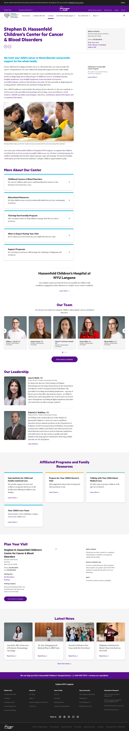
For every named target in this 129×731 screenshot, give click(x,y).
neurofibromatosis (11, 82)
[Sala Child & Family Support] (74, 16)
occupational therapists (13, 98)
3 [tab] (66, 352)
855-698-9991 (121, 727)
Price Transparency (54, 727)
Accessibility (100, 727)
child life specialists (18, 95)
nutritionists (50, 95)
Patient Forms (108, 10)
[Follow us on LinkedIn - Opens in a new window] (78, 717)
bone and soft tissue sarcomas (33, 82)
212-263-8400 (97, 39)
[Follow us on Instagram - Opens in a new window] (69, 717)
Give (122, 10)
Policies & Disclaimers (66, 727)
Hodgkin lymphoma (11, 79)
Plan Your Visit (93, 42)
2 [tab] (64, 352)
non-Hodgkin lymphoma (29, 79)
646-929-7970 (81, 676)
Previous (4, 330)
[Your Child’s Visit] (89, 16)
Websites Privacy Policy (89, 727)
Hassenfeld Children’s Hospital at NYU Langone (35, 151)
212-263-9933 (110, 567)
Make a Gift (92, 47)
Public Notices (77, 727)
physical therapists (63, 95)
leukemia (63, 77)
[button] (123, 2)
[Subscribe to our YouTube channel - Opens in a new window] (73, 717)
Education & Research (25, 10)
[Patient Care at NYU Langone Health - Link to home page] (64, 8)
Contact (116, 10)
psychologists (31, 95)
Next (124, 330)
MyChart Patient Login (94, 10)
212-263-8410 (11, 570)
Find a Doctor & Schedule (97, 45)
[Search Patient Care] (124, 15)
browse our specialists (99, 676)
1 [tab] (62, 352)
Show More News (64, 663)
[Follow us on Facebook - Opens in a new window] (60, 717)
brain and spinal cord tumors (50, 79)
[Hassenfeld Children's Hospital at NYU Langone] (11, 15)
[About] (98, 16)
